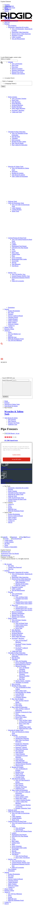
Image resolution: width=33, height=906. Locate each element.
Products (6, 570)
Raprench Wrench (21, 747)
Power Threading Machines (23, 662)
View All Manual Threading (24, 668)
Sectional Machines (17, 105)
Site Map (7, 543)
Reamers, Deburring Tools (23, 808)
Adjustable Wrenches (21, 762)
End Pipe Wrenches (21, 745)
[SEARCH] (16, 388)
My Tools (7, 19)
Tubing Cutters (19, 795)
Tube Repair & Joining (18, 175)
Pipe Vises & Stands (17, 143)
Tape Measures (16, 264)
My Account (8, 17)
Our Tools (7, 486)
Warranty (10, 314)
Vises (13, 249)
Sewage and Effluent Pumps (23, 831)
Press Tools (15, 595)
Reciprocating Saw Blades (23, 692)
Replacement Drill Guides (19, 259)
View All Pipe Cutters (25, 720)
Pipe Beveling (16, 136)
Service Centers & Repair (15, 316)
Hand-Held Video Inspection (20, 577)
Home (6, 401)
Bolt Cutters (15, 252)
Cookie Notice (8, 540)
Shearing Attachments (18, 613)
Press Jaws (15, 605)
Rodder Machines (17, 107)
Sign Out (7, 22)
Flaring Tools (19, 773)
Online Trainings (13, 320)
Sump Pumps (19, 829)
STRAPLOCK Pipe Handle (20, 247)
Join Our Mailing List (14, 334)
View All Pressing (17, 593)
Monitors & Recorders (21, 584)
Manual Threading (20, 666)
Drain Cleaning (12, 97)
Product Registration (14, 311)
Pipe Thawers (12, 421)
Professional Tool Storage (19, 246)
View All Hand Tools (21, 623)
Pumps (14, 243)
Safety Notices (12, 322)
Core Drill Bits (19, 694)
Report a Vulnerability (10, 547)
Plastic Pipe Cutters (21, 798)
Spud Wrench (19, 752)
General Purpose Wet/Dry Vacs (21, 276)
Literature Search (13, 317)
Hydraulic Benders (20, 697)
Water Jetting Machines (18, 108)
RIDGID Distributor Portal (16, 339)
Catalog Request (13, 319)
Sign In (10, 522)
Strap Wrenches (19, 760)
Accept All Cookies (16, 459)
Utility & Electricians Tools (16, 203)
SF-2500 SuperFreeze (11, 440)
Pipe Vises (18, 704)
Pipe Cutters (18, 718)
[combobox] (9, 61)
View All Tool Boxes (21, 856)
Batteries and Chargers (18, 616)
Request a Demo (9, 329)
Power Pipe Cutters (21, 717)
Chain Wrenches (20, 754)
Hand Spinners (19, 626)
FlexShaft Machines (18, 110)
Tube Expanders (20, 775)
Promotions (11, 307)
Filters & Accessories (18, 281)
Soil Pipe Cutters (20, 715)
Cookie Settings (9, 542)
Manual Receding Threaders (24, 676)
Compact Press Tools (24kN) (23, 603)
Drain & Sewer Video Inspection (21, 579)
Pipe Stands (18, 705)
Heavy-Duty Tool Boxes (22, 857)
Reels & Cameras (20, 585)
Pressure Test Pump (13, 423)
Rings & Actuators (17, 612)
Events (10, 335)
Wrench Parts (19, 765)
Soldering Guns (12, 424)
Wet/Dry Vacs (12, 272)
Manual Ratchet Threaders (23, 673)
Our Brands (7, 9)
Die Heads (22, 671)
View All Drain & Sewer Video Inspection (22, 581)
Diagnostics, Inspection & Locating (18, 488)
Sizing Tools (15, 211)
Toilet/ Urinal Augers (21, 625)
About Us (7, 330)
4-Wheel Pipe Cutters (25, 722)
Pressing (10, 489)
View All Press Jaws (21, 607)
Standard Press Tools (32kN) (23, 602)
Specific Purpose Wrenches (23, 764)
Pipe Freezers (12, 419)
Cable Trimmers (16, 208)
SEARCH (5, 396)
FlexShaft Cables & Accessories (21, 648)
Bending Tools (19, 772)
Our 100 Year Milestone (15, 340)
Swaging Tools (19, 777)
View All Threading (21, 661)
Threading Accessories (22, 682)
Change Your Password (11, 20)
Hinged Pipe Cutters (25, 727)
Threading (15, 138)
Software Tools (12, 201)
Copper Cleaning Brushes (22, 800)
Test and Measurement (18, 590)
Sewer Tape (18, 628)
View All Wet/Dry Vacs (18, 274)
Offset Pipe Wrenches (21, 749)
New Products (12, 869)
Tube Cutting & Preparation (20, 176)
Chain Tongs (19, 759)
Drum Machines (16, 103)
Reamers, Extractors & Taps (23, 712)
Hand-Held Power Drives (22, 664)
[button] (16, 1)
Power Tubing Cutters (21, 796)
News (9, 332)
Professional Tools (9, 7)
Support (6, 309)
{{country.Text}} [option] (9, 78)
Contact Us (11, 325)
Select (3, 86)
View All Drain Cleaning (19, 98)
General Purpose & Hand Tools (17, 238)
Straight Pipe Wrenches (22, 738)
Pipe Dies (22, 679)
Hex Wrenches (19, 750)
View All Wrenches (21, 737)
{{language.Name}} (10, 83)
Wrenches (14, 171)
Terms (6, 545)
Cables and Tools (17, 112)
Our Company (8, 502)
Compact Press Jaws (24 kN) (23, 610)
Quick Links (8, 512)
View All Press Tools (21, 597)
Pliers (13, 256)
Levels (14, 251)
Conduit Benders (17, 209)
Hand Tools (15, 100)
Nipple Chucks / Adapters (22, 681)
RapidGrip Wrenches (22, 743)
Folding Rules (16, 254)
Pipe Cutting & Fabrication (19, 145)
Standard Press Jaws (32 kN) (23, 608)
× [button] (1, 560)
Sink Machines (16, 102)
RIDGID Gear (12, 337)
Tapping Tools (19, 695)
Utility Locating (16, 588)
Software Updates (13, 324)
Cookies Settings (16, 454)
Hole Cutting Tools (20, 690)
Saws (17, 713)
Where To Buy (8, 327)
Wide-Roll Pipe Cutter (25, 728)
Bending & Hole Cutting (19, 141)
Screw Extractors (17, 257)
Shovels (14, 262)
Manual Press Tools (17, 615)
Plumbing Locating (17, 587)
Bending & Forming (17, 173)
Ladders (14, 244)
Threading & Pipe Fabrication (16, 131)
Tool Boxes (15, 266)
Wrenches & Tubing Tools (15, 166)
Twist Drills (15, 261)
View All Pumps (20, 828)
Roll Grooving (16, 140)
